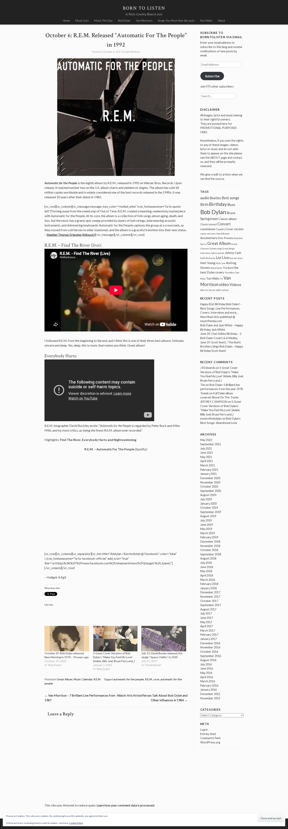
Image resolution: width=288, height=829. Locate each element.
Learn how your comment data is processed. (126, 805)
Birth (204, 204)
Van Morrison (144, 20)
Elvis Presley (225, 238)
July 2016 (206, 664)
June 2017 (206, 617)
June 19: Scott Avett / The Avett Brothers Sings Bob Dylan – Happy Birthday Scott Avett (221, 346)
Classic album (227, 219)
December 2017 (210, 592)
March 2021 (207, 465)
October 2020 (209, 486)
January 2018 (208, 588)
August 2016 (208, 660)
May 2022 (206, 440)
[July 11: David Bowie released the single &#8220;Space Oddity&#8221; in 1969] (163, 638)
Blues (231, 205)
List (218, 258)
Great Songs (228, 248)
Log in (204, 729)
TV (221, 278)
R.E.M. (97, 679)
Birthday (218, 204)
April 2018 (206, 575)
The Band (228, 267)
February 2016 (209, 685)
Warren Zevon (207, 290)
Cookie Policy (76, 823)
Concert (224, 224)
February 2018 (209, 584)
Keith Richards (207, 258)
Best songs (230, 198)
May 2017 (206, 622)
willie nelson (222, 290)
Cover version (234, 229)
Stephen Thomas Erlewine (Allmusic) (71, 234)
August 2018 (208, 558)
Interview (205, 253)
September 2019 (210, 512)
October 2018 (209, 550)
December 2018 (210, 541)
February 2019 (209, 537)
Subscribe (212, 76)
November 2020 (210, 482)
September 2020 (210, 490)
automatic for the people (128, 679)
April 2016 (206, 677)
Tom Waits (206, 20)
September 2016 (210, 656)
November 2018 (210, 546)
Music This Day (103, 20)
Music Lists (82, 20)
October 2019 (209, 507)
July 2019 (206, 520)
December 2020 (210, 478)
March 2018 (207, 579)
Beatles (215, 198)
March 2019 (207, 533)
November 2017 (210, 596)
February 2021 (209, 469)
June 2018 (206, 567)
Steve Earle (216, 267)
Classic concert (208, 224)
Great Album (64, 679)
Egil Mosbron (133, 51)
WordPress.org (210, 742)
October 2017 (209, 601)
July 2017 (206, 613)
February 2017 (209, 634)
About (221, 20)
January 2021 (208, 473)
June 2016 (206, 668)
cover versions (208, 233)
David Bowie (222, 233)
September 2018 (210, 554)
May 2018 (206, 571)
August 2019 (208, 516)
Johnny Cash (233, 252)
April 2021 (206, 461)
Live (225, 257)
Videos (235, 284)
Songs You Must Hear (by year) (176, 20)
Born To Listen (144, 8)
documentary (208, 238)
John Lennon (217, 253)
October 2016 (209, 651)
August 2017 (208, 609)
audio (204, 197)
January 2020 (208, 503)
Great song (215, 248)
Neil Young (207, 263)
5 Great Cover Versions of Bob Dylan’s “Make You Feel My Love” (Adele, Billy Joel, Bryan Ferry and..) (114, 657)
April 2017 (206, 626)
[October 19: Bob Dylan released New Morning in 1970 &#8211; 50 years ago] (66, 638)
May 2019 (206, 528)
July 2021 (206, 448)
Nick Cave (221, 263)
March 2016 (207, 681)
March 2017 (207, 630)
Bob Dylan (124, 20)
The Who (229, 272)
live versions (236, 258)
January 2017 (208, 639)
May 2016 (206, 672)
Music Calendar (83, 679)
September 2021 (210, 444)
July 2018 (206, 562)
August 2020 (208, 495)
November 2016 (210, 647)
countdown (207, 229)
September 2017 (210, 605)
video (224, 284)
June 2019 (206, 524)
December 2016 (210, 643)
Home (66, 20)
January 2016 (208, 689)
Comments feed (210, 738)
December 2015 (210, 694)
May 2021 (206, 457)
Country (220, 229)
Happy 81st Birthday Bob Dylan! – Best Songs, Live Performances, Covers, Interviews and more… (221, 308)
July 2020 (206, 499)
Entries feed (208, 734)
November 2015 (210, 698)
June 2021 (206, 452)
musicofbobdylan (211, 418)
